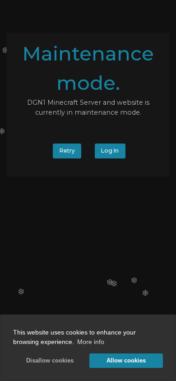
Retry (67, 150)
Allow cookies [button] (126, 361)
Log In (110, 150)
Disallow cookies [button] (50, 361)
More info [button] (90, 341)
